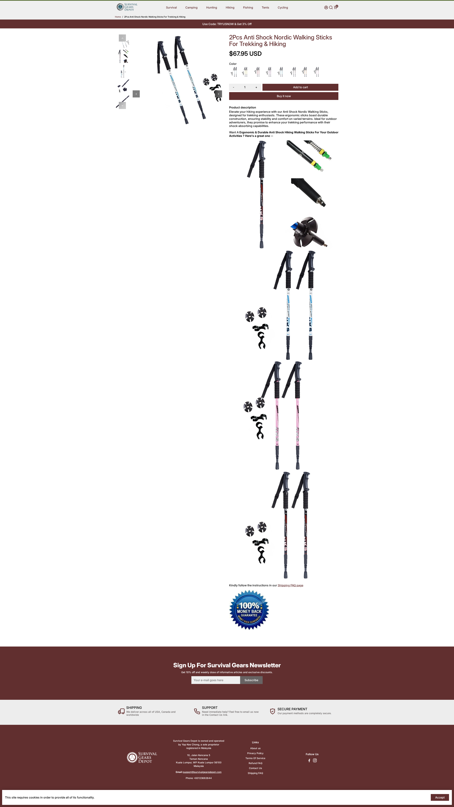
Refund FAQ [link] (255, 763)
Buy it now (284, 96)
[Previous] (122, 38)
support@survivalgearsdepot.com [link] (202, 772)
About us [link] (255, 748)
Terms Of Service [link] (255, 758)
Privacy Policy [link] (255, 753)
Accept (440, 797)
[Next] (122, 105)
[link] (127, 10)
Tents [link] (265, 7)
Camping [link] (191, 7)
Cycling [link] (283, 7)
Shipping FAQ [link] (255, 773)
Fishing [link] (248, 7)
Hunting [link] (211, 7)
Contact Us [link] (255, 768)
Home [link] (118, 16)
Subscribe (251, 680)
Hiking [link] (230, 7)
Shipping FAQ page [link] (290, 585)
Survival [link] (171, 7)
